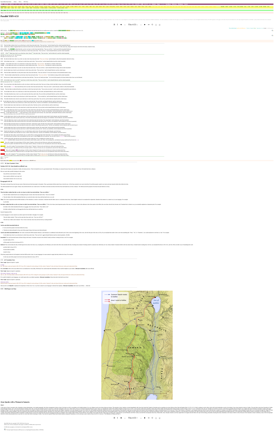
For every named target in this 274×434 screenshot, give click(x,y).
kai (46, 38)
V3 (7, 12)
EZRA (132, 6)
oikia (60, 38)
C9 (25, 10)
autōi (30, 38)
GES (156, 6)
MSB (26, 4)
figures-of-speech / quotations (13, 271)
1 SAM (41, 6)
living (10, 34)
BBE (71, 4)
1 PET (19, 7)
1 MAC (202, 6)
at (29, 33)
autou (62, 38)
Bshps (118, 4)
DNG (165, 6)
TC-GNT (3, 154)
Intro (5, 10)
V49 (64, 12)
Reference (174, 4)
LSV (54, 4)
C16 (46, 10)
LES (159, 6)
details (18, 427)
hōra (21, 38)
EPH (5, 7)
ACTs (234, 6)
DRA (87, 4)
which (31, 33)
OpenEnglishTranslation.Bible (32, 429)
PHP (9, 7)
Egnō (5, 38)
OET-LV (12, 4)
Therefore (8, 33)
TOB (171, 6)
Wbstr (103, 4)
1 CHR (67, 6)
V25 (33, 12)
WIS (179, 6)
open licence (38, 424)
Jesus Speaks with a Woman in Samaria (15, 402)
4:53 (1, 81)
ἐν (23, 36)
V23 (31, 12)
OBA (121, 6)
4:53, (1, 55)
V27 (36, 12)
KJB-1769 (108, 4)
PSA (49, 6)
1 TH (249, 6)
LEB (68, 4)
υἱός (38, 36)
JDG (33, 6)
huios (40, 38)
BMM (2, 288)
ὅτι (15, 36)
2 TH (252, 6)
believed (68, 30)
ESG (162, 6)
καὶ (44, 36)
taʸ (19, 38)
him (49, 33)
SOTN (2, 163)
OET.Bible (42, 429)
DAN (125, 6)
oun (8, 38)
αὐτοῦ (60, 36)
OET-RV (6, 4)
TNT (129, 4)
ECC (80, 6)
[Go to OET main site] (5, 429)
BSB (23, 4)
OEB (37, 4)
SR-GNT (137, 4)
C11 (31, 10)
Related (154, 4)
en (23, 38)
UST (19, 4)
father (11, 30)
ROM (264, 6)
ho (9, 38)
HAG (143, 6)
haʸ (24, 38)
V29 (39, 12)
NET (51, 4)
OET (2, 4)
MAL (150, 6)
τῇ (20, 36)
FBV (58, 4)
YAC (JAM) (240, 6)
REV (66, 7)
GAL (245, 6)
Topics (158, 4)
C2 (10, 10)
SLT (100, 4)
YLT (91, 4)
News (20, 1)
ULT (16, 4)
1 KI (61, 6)
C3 (12, 10)
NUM (19, 6)
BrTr (150, 4)
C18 (52, 10)
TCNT (61, 4)
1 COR (256, 6)
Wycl (133, 4)
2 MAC (206, 6)
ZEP (97, 6)
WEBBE (42, 4)
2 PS (168, 6)
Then (9, 49)
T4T (65, 4)
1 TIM (12, 7)
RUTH (36, 6)
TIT (16, 7)
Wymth (80, 4)
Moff (74, 4)
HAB (100, 6)
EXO (12, 6)
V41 (54, 12)
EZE (128, 6)
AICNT (33, 4)
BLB (29, 4)
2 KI (64, 6)
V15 (21, 12)
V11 (15, 12)
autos (54, 38)
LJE (187, 6)
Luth (2, 134)
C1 (7, 10)
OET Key (26, 1)
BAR (185, 6)
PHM (2, 7)
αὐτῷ (29, 36)
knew (14, 30)
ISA (94, 6)
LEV (16, 6)
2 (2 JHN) (52, 7)
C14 (40, 10)
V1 (5, 12)
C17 (49, 10)
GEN (9, 6)
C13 (37, 10)
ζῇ (42, 36)
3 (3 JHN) (60, 7)
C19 (55, 10)
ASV (84, 4)
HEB (31, 7)
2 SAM (45, 6)
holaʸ (65, 38)
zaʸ (44, 38)
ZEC (146, 6)
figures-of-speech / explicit (13, 262)
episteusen (50, 38)
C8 (22, 10)
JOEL (87, 6)
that (18, 33)
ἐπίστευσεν (48, 36)
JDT (173, 6)
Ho (38, 38)
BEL (196, 6)
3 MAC (210, 6)
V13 (18, 12)
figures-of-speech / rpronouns (13, 279)
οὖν (10, 36)
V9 (13, 12)
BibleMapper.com (8, 288)
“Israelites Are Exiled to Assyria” (214, 408)
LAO (153, 6)
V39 (51, 12)
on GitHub (30, 424)
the (11, 33)
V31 (41, 12)
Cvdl (126, 4)
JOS (30, 6)
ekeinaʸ (17, 38)
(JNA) (112, 6)
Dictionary (180, 4)
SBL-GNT (3, 146)
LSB (2, 61)
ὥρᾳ (22, 36)
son (3, 34)
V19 (26, 12)
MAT (227, 6)
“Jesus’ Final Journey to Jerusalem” (183, 410)
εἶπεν (26, 36)
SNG (83, 6)
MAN (199, 6)
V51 (67, 12)
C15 (43, 10)
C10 (28, 10)
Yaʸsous (35, 38)
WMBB (47, 4)
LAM (107, 6)
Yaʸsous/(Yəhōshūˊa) (40, 33)
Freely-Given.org (25, 423)
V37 (49, 12)
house (26, 34)
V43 (57, 12)
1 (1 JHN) (43, 7)
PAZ (190, 6)
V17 (23, 12)
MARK (222, 6)
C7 (20, 10)
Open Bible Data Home (6, 1)
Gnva (122, 4)
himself (16, 34)
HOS (57, 6)
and (13, 34)
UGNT (2, 142)
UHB (142, 4)
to (47, 33)
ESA (176, 6)
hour (28, 33)
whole (59, 30)
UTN (2, 260)
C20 (59, 10)
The (1, 34)
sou (43, 38)
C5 (15, 10)
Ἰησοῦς (33, 36)
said (46, 33)
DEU (23, 6)
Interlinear (168, 4)
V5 (9, 12)
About (15, 1)
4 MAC (214, 6)
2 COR (260, 6)
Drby (94, 4)
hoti (14, 38)
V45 (59, 12)
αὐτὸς (52, 36)
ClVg (2, 138)
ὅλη (63, 36)
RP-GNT (3, 150)
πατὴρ (13, 36)
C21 (62, 10)
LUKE (230, 6)
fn (8, 52)
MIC (91, 6)
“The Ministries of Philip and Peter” (112, 414)
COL (268, 6)
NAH (117, 6)
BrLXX (146, 4)
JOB (27, 6)
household (63, 30)
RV (97, 4)
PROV (76, 6)
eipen (27, 38)
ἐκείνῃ (17, 36)
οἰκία (57, 36)
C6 (17, 10)
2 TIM (27, 7)
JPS (77, 4)
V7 (11, 12)
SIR (182, 6)
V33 (44, 12)
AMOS (53, 6)
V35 (46, 12)
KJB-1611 (114, 4)
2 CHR (71, 6)
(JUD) (36, 7)
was (22, 33)
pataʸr (11, 38)
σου (40, 36)
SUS (193, 6)
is (8, 34)
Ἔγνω (7, 36)
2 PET (23, 7)
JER (104, 6)
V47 (62, 12)
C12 (34, 10)
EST (136, 6)
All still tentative (270, 28)
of (4, 34)
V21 (28, 12)
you (6, 34)
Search (186, 4)
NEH (139, 6)
